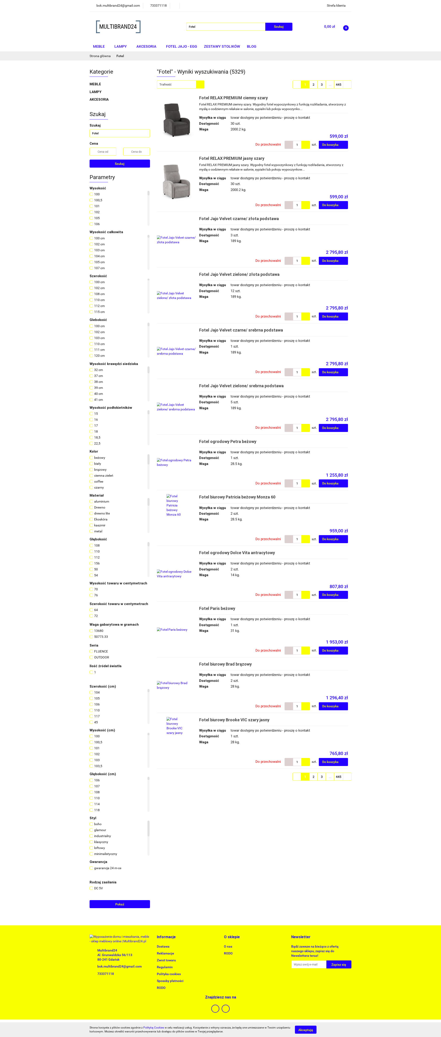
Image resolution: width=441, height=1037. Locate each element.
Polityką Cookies (153, 1027)
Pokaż (119, 904)
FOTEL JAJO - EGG (181, 46)
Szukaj (119, 164)
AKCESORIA (146, 46)
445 (338, 84)
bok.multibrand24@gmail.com (119, 966)
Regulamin (165, 967)
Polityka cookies (169, 974)
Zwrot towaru (166, 960)
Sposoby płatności (170, 981)
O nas (228, 946)
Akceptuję (305, 1029)
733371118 (105, 974)
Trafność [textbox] (165, 84)
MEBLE (99, 46)
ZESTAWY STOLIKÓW (222, 46)
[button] (166, 937)
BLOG (251, 46)
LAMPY (121, 46)
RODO (161, 988)
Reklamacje (165, 953)
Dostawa (163, 946)
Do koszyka (330, 145)
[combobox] (180, 84)
